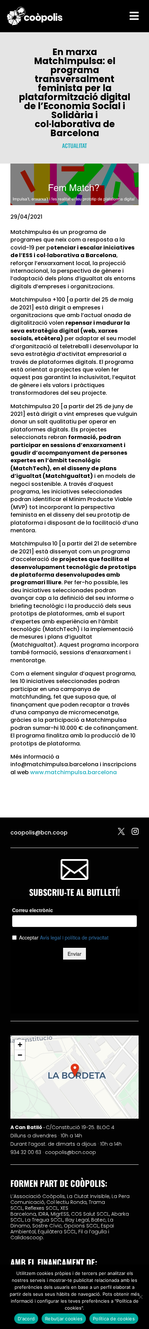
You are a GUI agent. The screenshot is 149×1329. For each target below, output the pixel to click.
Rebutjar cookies (63, 1318)
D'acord (26, 1318)
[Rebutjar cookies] (140, 1296)
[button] (75, 1070)
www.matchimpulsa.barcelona (73, 772)
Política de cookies (114, 1318)
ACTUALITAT (74, 145)
